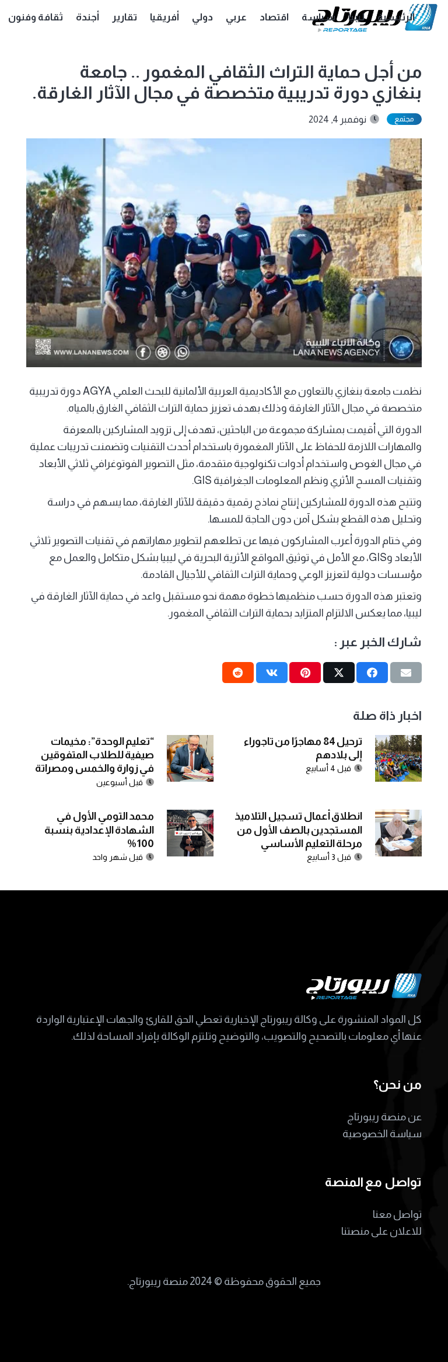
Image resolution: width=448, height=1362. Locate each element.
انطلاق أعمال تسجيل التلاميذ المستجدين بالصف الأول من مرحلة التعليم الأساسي (298, 829)
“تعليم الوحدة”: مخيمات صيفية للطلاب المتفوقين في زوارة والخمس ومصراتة (94, 755)
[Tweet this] (339, 672)
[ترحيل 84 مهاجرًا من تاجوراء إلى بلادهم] (398, 743)
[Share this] (372, 672)
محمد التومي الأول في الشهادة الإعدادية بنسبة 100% (99, 829)
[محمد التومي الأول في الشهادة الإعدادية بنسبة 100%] (190, 818)
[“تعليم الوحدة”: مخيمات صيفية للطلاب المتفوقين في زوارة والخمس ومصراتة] (190, 743)
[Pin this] (305, 672)
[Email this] (406, 672)
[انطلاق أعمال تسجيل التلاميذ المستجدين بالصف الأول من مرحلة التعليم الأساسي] (398, 818)
